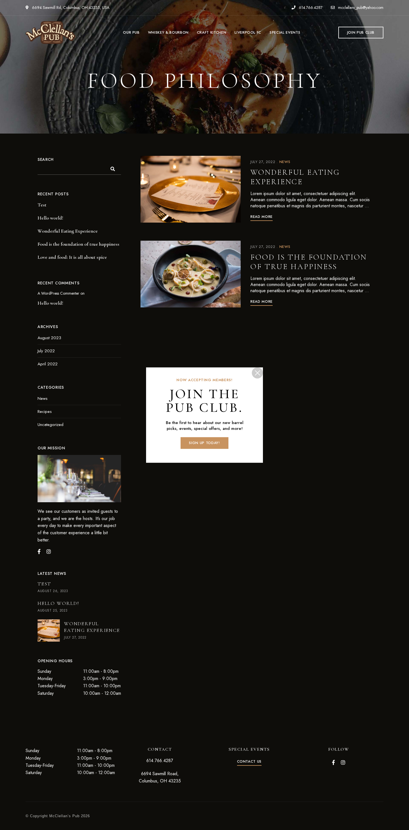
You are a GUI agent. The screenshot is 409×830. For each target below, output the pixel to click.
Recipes (45, 411)
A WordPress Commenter (58, 293)
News (284, 161)
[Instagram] (48, 551)
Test (42, 205)
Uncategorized (50, 425)
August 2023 (49, 338)
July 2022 (46, 351)
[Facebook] (39, 551)
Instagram (343, 762)
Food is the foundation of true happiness (308, 261)
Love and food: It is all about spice (72, 257)
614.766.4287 (310, 7)
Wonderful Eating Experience (295, 177)
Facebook (333, 762)
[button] (360, 32)
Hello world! (50, 218)
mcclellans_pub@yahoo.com (360, 7)
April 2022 (48, 364)
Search (46, 159)
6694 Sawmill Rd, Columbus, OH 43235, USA (70, 7)
